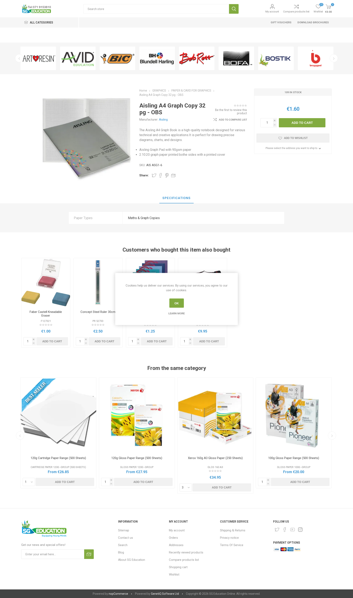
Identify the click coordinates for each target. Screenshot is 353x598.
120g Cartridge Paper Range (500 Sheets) (58, 458)
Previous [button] (19, 58)
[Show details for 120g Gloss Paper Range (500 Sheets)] (137, 415)
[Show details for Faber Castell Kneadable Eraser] (45, 282)
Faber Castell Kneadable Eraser (46, 313)
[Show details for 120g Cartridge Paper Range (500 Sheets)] (58, 415)
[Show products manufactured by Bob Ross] (196, 58)
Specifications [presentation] (176, 198)
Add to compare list (233, 119)
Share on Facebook (160, 175)
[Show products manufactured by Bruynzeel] (315, 58)
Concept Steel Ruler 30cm (97, 312)
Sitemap (123, 530)
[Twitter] (277, 529)
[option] (38, 58)
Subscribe (89, 554)
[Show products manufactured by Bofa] (236, 58)
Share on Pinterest (167, 175)
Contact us (125, 538)
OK (176, 303)
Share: (144, 175)
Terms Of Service (231, 545)
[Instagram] (300, 529)
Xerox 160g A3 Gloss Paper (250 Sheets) (215, 458)
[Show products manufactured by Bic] (117, 58)
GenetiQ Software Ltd (165, 593)
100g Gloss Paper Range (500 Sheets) (293, 458)
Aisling (163, 119)
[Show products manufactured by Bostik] (276, 58)
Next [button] (334, 58)
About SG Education (131, 560)
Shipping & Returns (232, 530)
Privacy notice (229, 538)
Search (234, 9)
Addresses (176, 545)
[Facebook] (285, 529)
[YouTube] (292, 529)
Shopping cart (178, 567)
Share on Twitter (154, 175)
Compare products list (296, 11)
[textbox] (156, 9)
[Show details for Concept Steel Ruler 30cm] (98, 282)
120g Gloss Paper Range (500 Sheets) (136, 458)
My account (272, 11)
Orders (173, 538)
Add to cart (302, 122)
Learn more (176, 313)
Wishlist (174, 574)
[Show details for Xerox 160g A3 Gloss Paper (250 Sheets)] (215, 415)
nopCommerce (118, 593)
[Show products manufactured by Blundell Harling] (157, 58)
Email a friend (173, 175)
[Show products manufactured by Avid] (78, 58)
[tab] (176, 198)
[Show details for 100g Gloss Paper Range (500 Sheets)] (294, 415)
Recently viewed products (186, 552)
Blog (121, 552)
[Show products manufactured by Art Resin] (38, 58)
